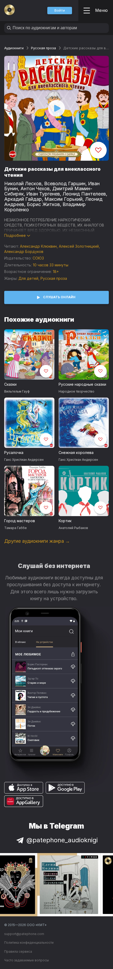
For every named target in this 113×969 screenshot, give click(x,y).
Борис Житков (43, 204)
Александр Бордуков (23, 251)
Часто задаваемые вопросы (26, 960)
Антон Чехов (35, 188)
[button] (59, 10)
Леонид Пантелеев (84, 194)
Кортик (65, 520)
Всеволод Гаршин (64, 183)
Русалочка (13, 452)
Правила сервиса (18, 951)
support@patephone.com (24, 934)
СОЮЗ (38, 258)
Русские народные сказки (82, 384)
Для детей (28, 278)
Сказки (10, 384)
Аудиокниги (14, 48)
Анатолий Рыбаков (73, 528)
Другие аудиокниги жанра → (37, 541)
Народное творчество (76, 391)
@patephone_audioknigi (62, 840)
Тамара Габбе (15, 528)
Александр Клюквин (38, 246)
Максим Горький (63, 199)
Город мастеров (19, 520)
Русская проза (43, 48)
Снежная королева (76, 452)
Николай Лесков (23, 183)
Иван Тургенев (43, 194)
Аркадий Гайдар (23, 199)
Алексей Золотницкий (79, 246)
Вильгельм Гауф (17, 391)
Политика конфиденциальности (29, 942)
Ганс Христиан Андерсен (24, 460)
